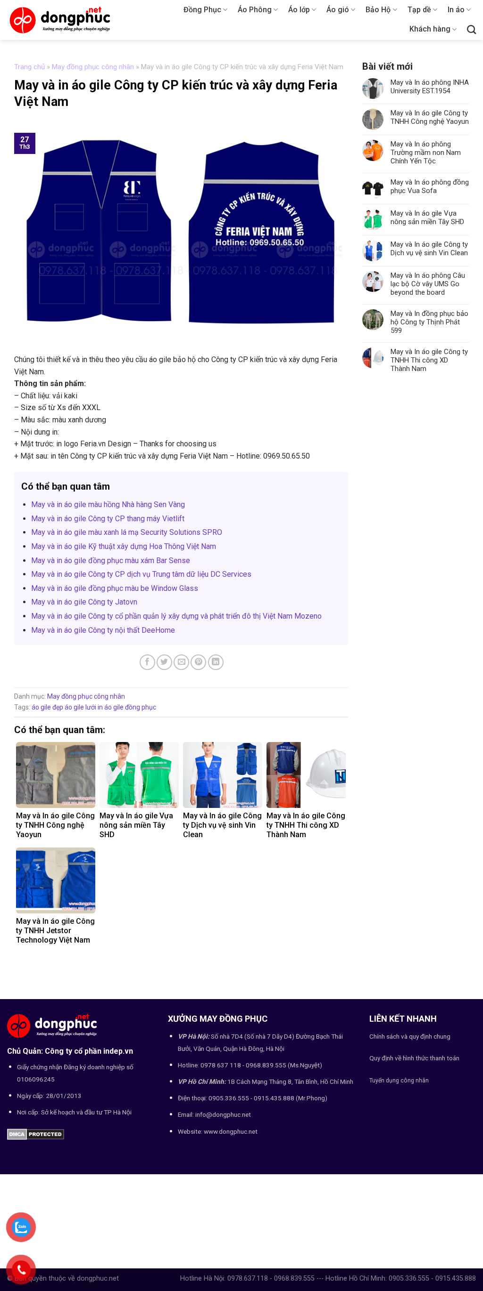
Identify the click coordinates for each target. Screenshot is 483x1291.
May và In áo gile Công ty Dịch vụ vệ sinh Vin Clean (429, 248)
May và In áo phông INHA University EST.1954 (430, 86)
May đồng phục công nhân (93, 67)
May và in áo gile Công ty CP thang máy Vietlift (107, 518)
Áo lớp (299, 9)
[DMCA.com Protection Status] (35, 1133)
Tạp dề (419, 9)
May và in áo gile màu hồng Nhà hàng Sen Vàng (108, 504)
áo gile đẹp (47, 707)
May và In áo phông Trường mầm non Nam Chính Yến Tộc (426, 152)
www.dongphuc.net (231, 1131)
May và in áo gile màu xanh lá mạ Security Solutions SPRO (126, 532)
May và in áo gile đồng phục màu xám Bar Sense (110, 560)
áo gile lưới (80, 707)
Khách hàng (429, 28)
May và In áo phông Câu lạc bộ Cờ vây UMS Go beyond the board (428, 284)
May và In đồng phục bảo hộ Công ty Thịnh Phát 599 (429, 322)
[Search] (471, 29)
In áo (456, 9)
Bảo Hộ (378, 9)
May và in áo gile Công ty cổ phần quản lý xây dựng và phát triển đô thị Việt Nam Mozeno (176, 616)
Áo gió (337, 9)
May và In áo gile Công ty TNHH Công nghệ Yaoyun (430, 117)
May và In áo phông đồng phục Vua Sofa (430, 186)
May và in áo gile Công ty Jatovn (84, 601)
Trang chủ (29, 67)
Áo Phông (255, 9)
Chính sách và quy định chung (409, 1036)
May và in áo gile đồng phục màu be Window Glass (114, 588)
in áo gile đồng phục (127, 707)
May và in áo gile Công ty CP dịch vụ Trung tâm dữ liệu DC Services (141, 574)
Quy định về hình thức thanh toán (414, 1058)
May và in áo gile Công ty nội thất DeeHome (103, 630)
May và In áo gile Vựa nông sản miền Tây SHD (427, 217)
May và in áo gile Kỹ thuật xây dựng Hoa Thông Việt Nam (123, 546)
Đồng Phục (202, 9)
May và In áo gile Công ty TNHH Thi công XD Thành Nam (429, 360)
